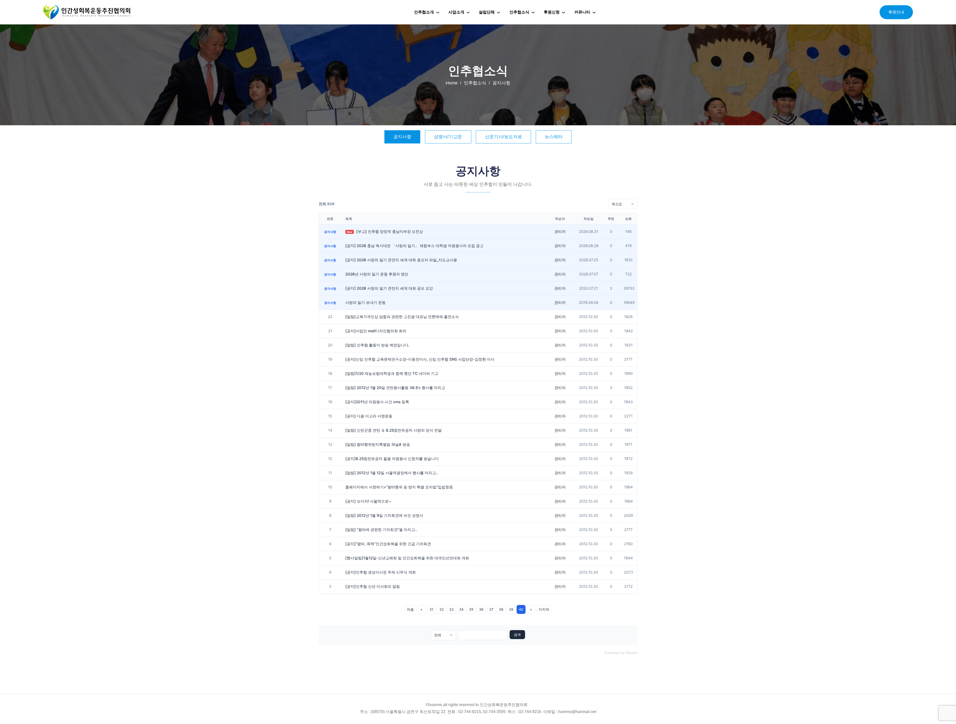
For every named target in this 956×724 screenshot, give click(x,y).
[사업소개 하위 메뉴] (468, 12)
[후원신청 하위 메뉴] (563, 12)
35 (471, 609)
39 (511, 609)
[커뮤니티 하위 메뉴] (594, 12)
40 (521, 609)
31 (431, 609)
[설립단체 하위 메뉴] (498, 12)
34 (461, 609)
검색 (517, 635)
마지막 (544, 609)
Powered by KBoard (621, 653)
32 (441, 609)
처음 (410, 609)
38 (501, 609)
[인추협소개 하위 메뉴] (437, 12)
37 (491, 609)
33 (451, 609)
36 (481, 609)
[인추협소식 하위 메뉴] (533, 12)
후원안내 (896, 12)
